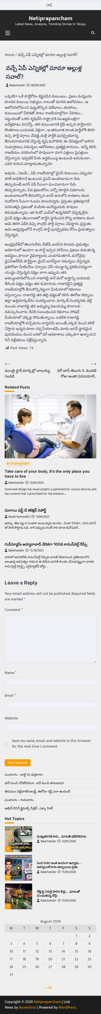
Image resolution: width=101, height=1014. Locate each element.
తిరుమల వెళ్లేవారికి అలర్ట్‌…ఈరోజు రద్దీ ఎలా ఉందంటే (37, 791)
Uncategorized (19, 463)
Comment (14, 610)
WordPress (67, 1007)
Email (10, 696)
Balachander (17, 85)
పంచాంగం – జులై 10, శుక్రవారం (24, 774)
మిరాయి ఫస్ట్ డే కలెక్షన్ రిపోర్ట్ (25, 510)
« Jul (48, 987)
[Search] (92, 32)
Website (11, 718)
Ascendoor (27, 1007)
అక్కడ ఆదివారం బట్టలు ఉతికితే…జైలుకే (60, 893)
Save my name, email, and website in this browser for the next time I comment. (51, 743)
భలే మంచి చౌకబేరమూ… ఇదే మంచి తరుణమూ (34, 783)
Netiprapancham (50, 18)
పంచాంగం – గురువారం (19, 800)
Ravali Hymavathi (19, 516)
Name (10, 673)
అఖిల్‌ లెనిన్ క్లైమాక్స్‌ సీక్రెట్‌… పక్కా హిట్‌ (29, 808)
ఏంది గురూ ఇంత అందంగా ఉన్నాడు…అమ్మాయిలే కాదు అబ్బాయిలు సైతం (59, 836)
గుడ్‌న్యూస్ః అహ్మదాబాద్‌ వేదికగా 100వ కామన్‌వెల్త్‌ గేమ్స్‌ (46, 544)
